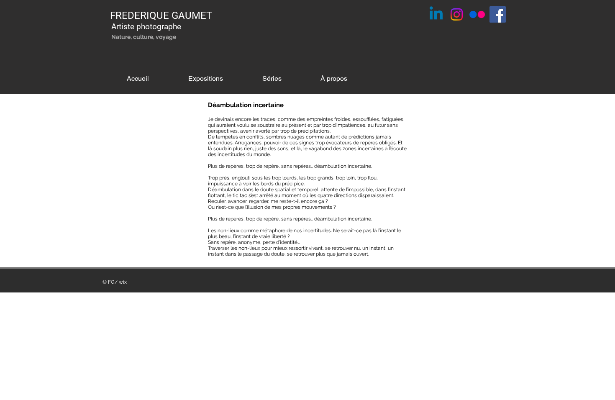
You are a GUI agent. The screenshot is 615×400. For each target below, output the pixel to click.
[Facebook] (497, 14)
